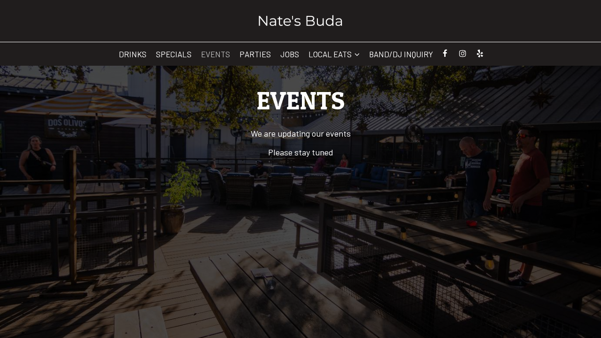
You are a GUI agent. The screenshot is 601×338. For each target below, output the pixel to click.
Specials (174, 54)
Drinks (132, 54)
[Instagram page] (462, 53)
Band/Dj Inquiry (401, 54)
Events (215, 54)
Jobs (289, 54)
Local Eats (330, 54)
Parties (255, 54)
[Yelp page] (479, 53)
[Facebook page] (445, 53)
